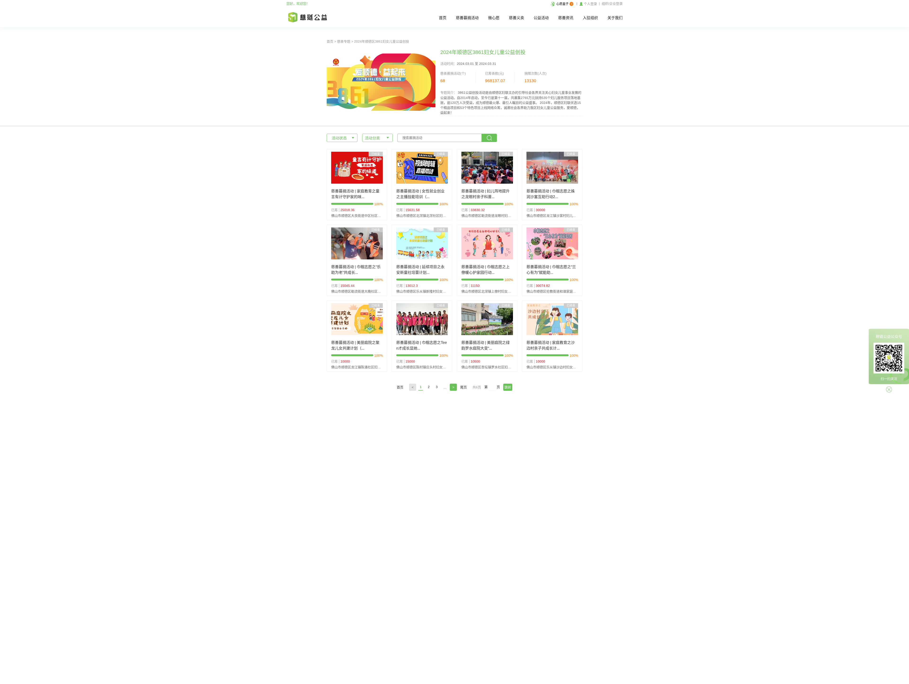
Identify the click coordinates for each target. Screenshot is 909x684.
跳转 (507, 387)
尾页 (463, 387)
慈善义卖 (516, 18)
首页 (442, 18)
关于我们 (615, 18)
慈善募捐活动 (467, 18)
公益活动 (541, 18)
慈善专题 (343, 41)
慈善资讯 (565, 18)
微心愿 (493, 18)
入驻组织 (590, 18)
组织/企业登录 (612, 3)
